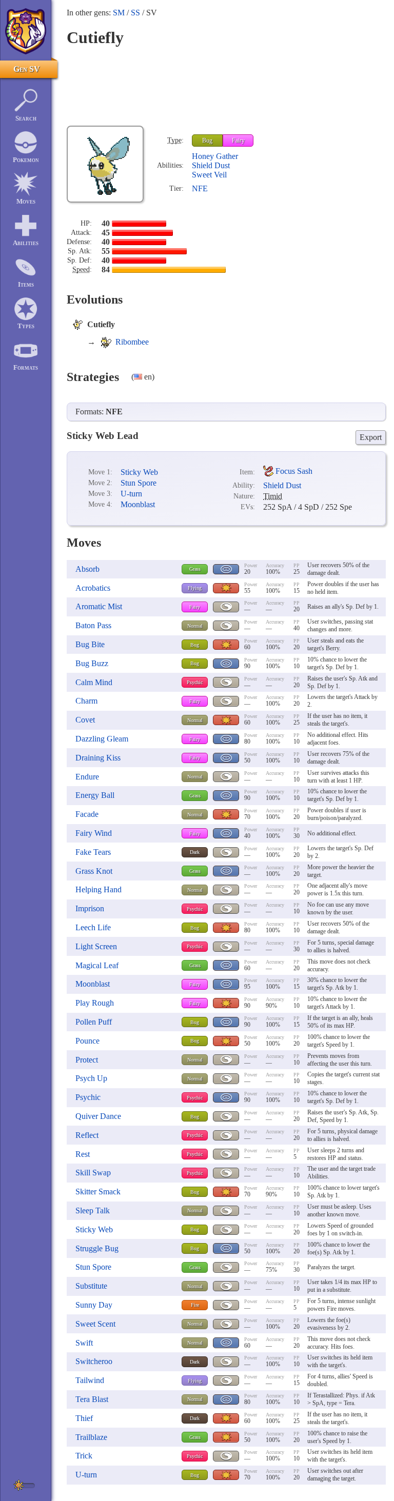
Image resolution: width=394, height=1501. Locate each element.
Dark (195, 852)
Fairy (238, 140)
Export (371, 437)
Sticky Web (139, 472)
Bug (207, 140)
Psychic (195, 682)
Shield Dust (211, 165)
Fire (195, 1305)
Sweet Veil (209, 174)
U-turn (131, 493)
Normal (195, 626)
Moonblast (138, 504)
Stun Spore (138, 482)
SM (119, 12)
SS (135, 12)
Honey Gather (215, 156)
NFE (200, 188)
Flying (195, 588)
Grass (195, 569)
